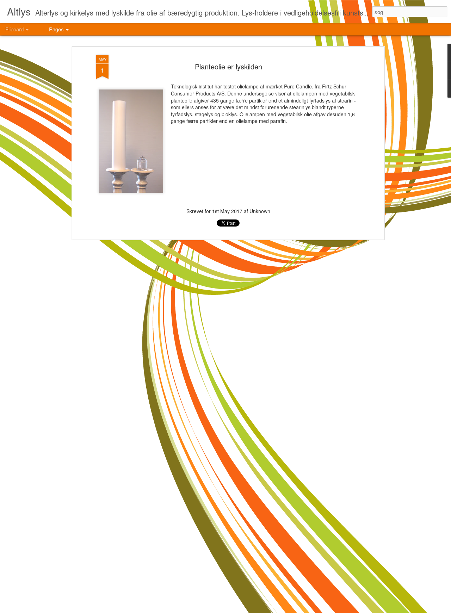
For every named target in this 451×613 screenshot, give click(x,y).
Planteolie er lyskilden (228, 66)
